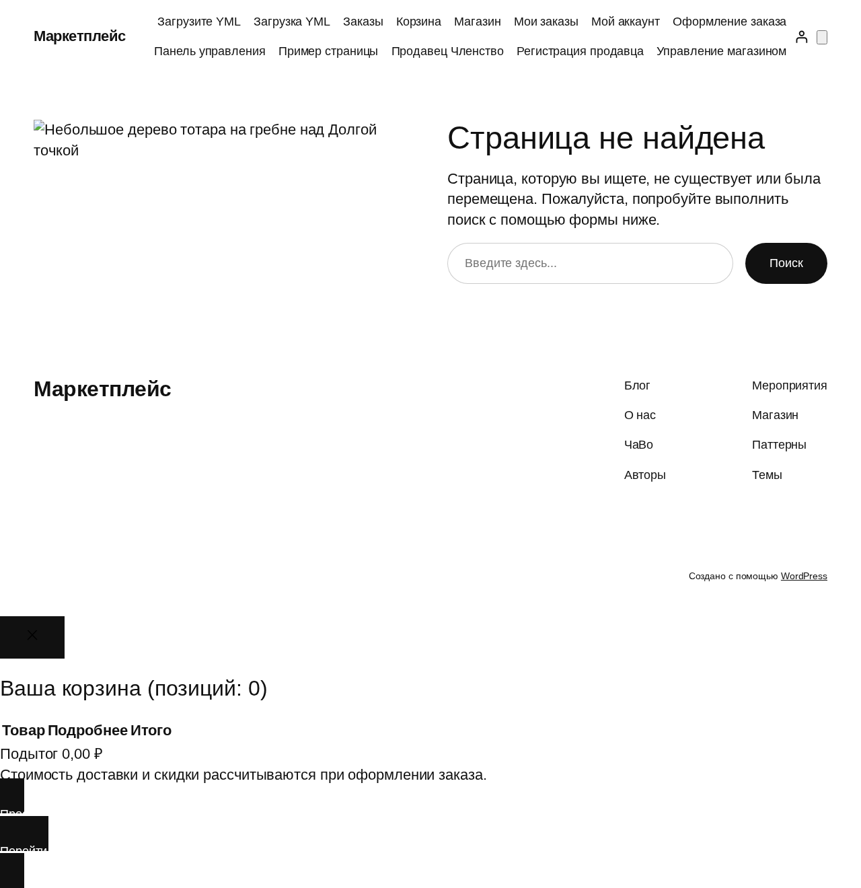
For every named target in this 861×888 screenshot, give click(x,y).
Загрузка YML (292, 21)
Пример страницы (328, 51)
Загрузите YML (199, 21)
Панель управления (209, 51)
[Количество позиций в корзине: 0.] (822, 37)
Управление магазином (721, 51)
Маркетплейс (80, 36)
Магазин (477, 21)
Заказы (363, 21)
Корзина (418, 21)
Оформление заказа (729, 21)
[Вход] (801, 37)
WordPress (804, 575)
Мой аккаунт (625, 21)
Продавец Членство (447, 51)
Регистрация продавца (580, 51)
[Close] (32, 637)
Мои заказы (546, 21)
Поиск (786, 263)
